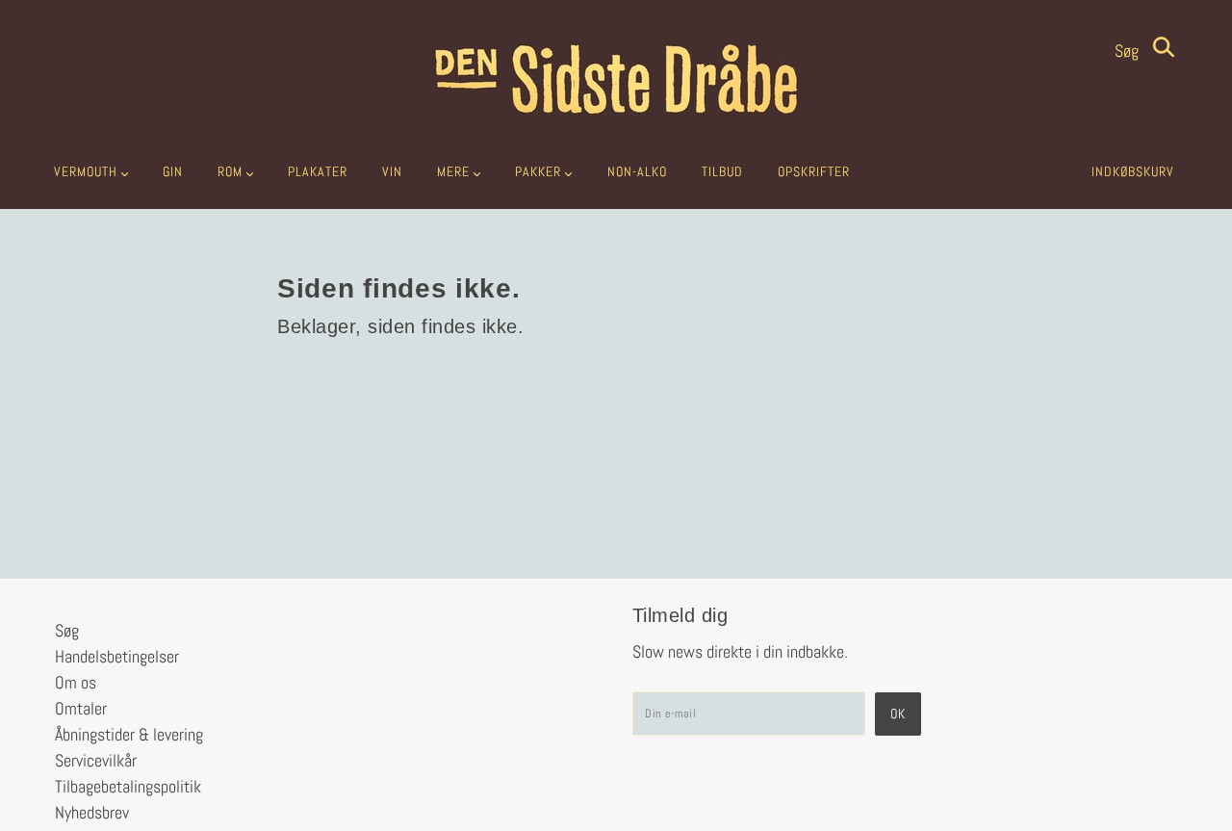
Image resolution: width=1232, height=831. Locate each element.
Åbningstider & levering (129, 734)
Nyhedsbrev (92, 812)
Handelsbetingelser (117, 656)
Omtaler (81, 708)
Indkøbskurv (1132, 171)
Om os (75, 682)
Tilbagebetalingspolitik (128, 786)
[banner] (616, 82)
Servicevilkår (96, 760)
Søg (1128, 50)
